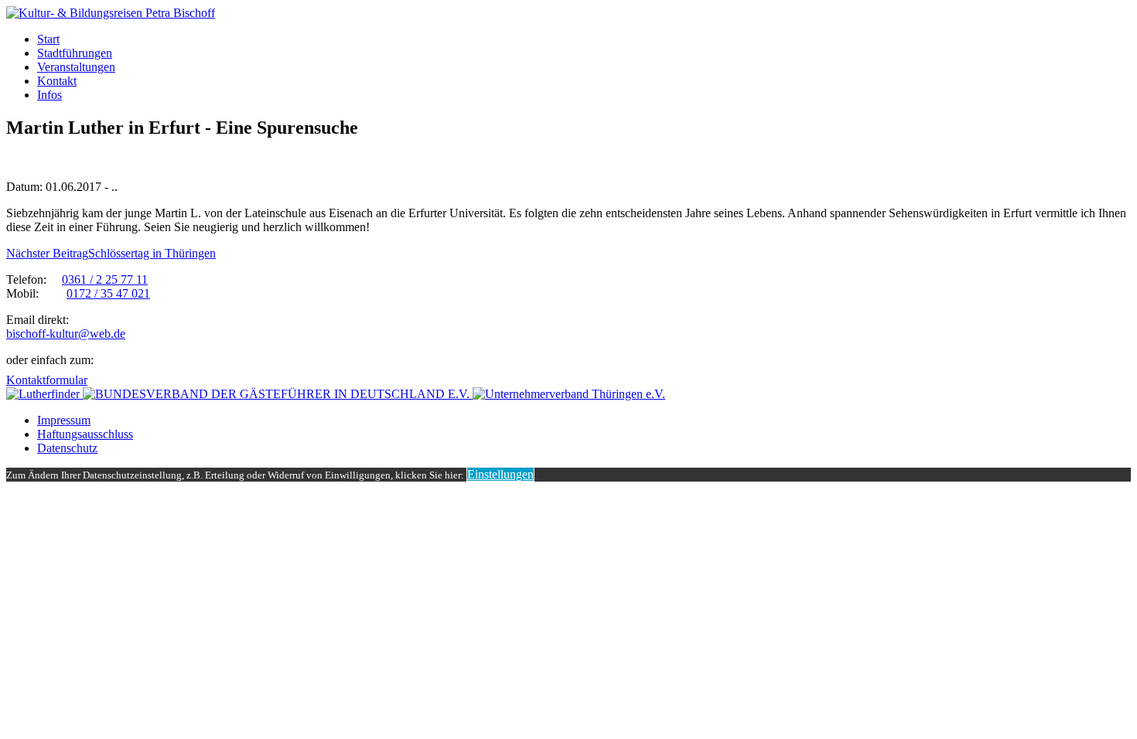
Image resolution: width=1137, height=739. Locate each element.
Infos (49, 94)
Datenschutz (67, 448)
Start (48, 39)
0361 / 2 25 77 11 (105, 279)
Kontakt (57, 80)
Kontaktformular (46, 380)
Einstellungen (500, 474)
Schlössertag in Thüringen (111, 253)
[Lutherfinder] (44, 393)
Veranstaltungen (76, 66)
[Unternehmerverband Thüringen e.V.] (569, 393)
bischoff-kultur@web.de (65, 333)
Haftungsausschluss (85, 434)
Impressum (63, 420)
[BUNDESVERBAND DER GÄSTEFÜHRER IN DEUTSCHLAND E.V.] (278, 393)
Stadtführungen (74, 53)
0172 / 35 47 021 (108, 293)
